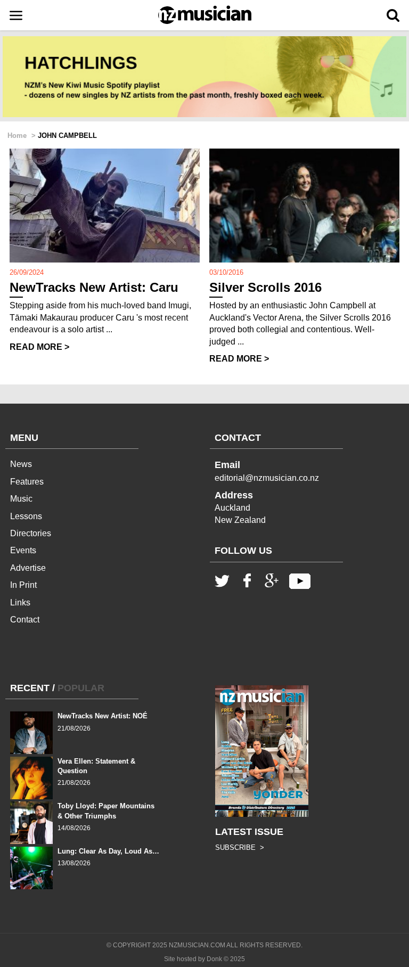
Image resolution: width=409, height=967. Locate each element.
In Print (23, 584)
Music (21, 498)
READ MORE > (39, 346)
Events (23, 550)
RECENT (30, 688)
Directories (30, 533)
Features (27, 481)
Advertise (28, 567)
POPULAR (81, 688)
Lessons (26, 516)
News (21, 464)
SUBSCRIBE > (239, 847)
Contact (24, 619)
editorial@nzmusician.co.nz (267, 477)
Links (20, 602)
